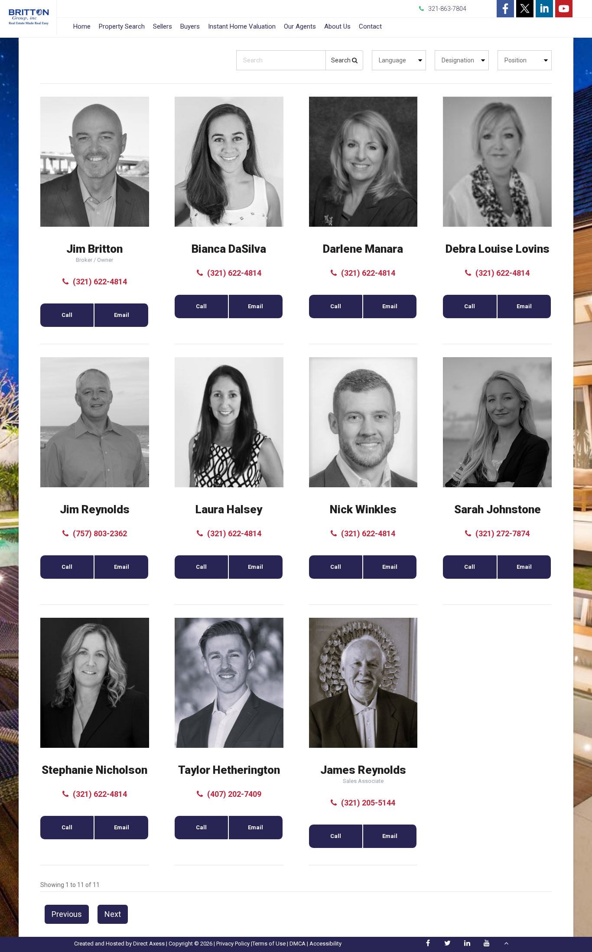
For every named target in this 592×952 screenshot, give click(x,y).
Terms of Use (269, 943)
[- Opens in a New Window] (505, 8)
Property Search (122, 26)
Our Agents (300, 26)
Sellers (162, 26)
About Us (337, 26)
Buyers (190, 26)
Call (67, 315)
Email (121, 315)
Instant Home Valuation (242, 26)
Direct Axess (149, 943)
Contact (370, 26)
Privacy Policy (233, 943)
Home (82, 26)
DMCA (297, 943)
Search (341, 60)
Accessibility (325, 943)
